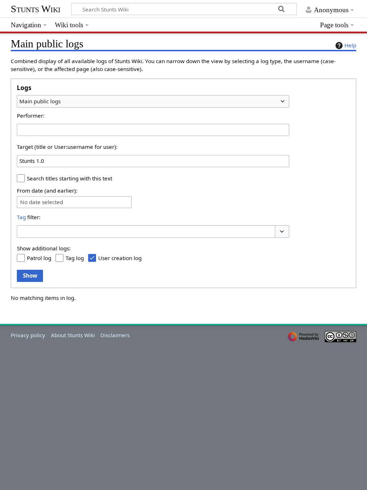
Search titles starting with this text (69, 178)
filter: (28, 217)
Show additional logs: (44, 248)
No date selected (41, 202)
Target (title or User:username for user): (67, 146)
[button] (282, 231)
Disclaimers (115, 335)
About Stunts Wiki (73, 335)
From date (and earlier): (47, 190)
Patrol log (39, 258)
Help (350, 45)
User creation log (120, 258)
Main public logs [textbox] (40, 101)
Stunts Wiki (36, 8)
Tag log (75, 258)
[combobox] (153, 101)
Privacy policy (28, 335)
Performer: (30, 115)
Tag (21, 217)
